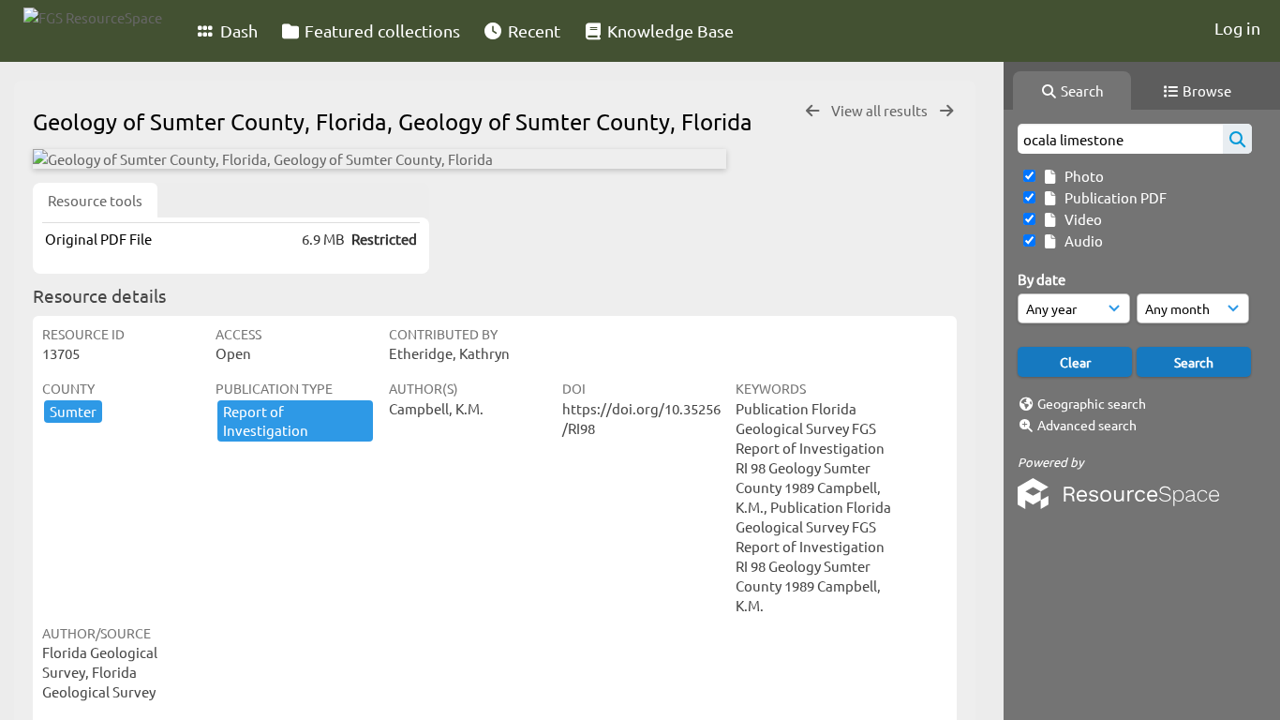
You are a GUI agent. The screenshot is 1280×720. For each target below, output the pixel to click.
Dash (237, 30)
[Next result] (946, 111)
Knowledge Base (668, 30)
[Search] (1237, 139)
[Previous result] (812, 111)
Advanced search (1087, 424)
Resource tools (95, 200)
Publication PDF (1113, 197)
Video (1080, 219)
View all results (880, 110)
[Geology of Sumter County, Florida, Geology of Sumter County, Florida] (379, 159)
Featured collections (380, 30)
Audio (1081, 240)
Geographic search (1091, 403)
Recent (532, 30)
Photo (1081, 176)
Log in (1237, 28)
